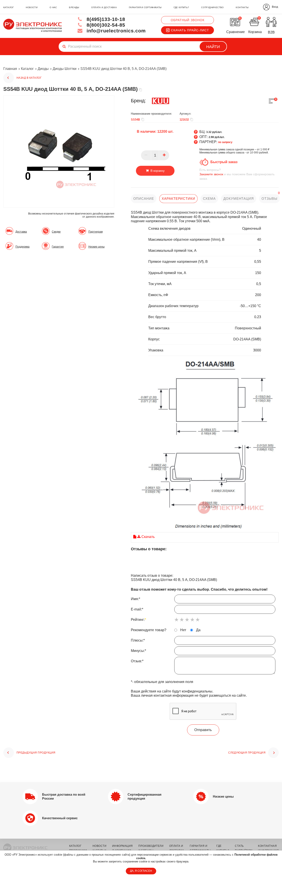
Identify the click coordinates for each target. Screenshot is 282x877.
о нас (53, 7)
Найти (213, 47)
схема (209, 198)
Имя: (135, 599)
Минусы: (138, 651)
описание (143, 198)
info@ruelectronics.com (115, 31)
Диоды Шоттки (64, 69)
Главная (10, 69)
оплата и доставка (104, 7)
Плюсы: (138, 640)
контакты (242, 7)
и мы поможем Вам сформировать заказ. (237, 174)
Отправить (203, 730)
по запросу (225, 142)
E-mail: (137, 609)
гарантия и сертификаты (145, 7)
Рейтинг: (138, 619)
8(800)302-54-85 (105, 25)
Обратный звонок (187, 20)
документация (238, 198)
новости (31, 7)
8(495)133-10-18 (105, 19)
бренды (74, 7)
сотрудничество (212, 7)
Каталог (27, 69)
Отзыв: (137, 661)
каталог (8, 7)
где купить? (181, 7)
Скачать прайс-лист (190, 30)
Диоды (43, 69)
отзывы (269, 198)
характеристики (178, 198)
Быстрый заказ (223, 162)
